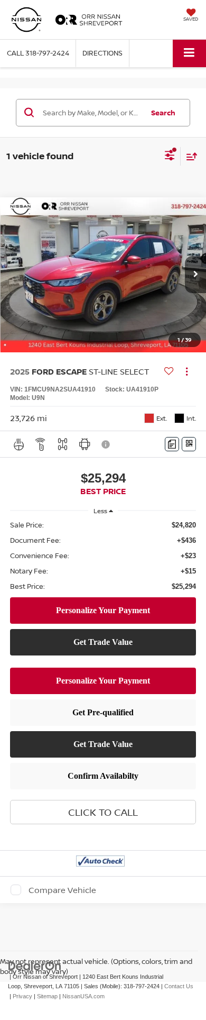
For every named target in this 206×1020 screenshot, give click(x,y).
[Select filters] (169, 156)
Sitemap (47, 996)
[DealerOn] (35, 965)
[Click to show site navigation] (189, 53)
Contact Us (178, 986)
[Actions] (186, 371)
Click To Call (103, 812)
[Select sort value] (189, 156)
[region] (103, 556)
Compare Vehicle (62, 890)
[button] (38, 53)
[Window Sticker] (189, 444)
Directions (102, 53)
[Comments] (172, 444)
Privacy (22, 996)
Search (163, 112)
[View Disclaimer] (107, 444)
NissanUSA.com (83, 996)
